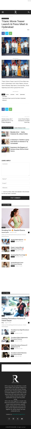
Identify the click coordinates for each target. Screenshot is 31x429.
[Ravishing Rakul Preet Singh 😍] (6, 257)
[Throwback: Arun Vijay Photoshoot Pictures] (6, 332)
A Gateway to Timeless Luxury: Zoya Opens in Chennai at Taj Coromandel (19, 141)
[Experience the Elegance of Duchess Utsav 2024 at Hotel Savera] (6, 149)
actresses (12, 94)
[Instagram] (13, 418)
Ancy (3, 322)
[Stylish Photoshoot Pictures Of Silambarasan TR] (6, 347)
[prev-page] (3, 155)
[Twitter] (6, 33)
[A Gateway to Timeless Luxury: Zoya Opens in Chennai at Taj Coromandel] (6, 141)
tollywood (4, 100)
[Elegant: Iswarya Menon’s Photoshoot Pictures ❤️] (6, 249)
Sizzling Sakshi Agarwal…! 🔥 (18, 239)
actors (7, 94)
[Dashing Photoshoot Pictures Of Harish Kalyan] (15, 306)
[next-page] (5, 155)
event (17, 94)
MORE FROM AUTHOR (19, 128)
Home (3, 16)
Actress (3, 227)
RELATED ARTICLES (7, 128)
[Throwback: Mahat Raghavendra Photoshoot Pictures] (6, 339)
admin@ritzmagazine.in (18, 414)
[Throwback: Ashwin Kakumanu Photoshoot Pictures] (6, 355)
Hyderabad (22, 94)
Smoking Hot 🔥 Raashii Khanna (13, 230)
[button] (2, 12)
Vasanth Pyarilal (5, 232)
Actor (3, 315)
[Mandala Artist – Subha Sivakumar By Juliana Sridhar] (6, 134)
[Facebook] (3, 33)
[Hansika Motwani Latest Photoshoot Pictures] (6, 264)
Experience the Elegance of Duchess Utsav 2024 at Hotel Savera (19, 149)
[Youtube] (22, 418)
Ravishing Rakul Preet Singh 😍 (19, 255)
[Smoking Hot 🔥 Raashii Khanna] (15, 218)
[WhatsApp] (10, 33)
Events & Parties (9, 16)
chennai (3, 135)
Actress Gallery (6, 204)
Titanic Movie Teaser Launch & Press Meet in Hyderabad (14, 98)
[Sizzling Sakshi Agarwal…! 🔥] (6, 241)
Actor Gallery (6, 293)
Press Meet (4, 96)
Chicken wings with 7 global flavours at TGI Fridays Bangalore (7, 120)
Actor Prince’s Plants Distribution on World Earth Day (23, 120)
